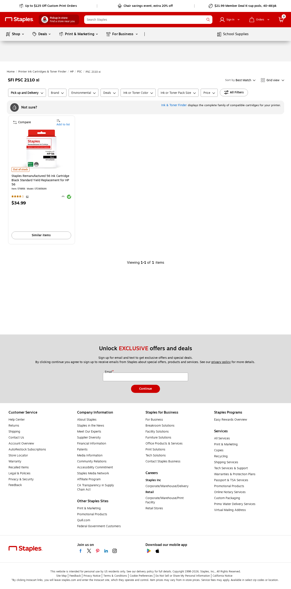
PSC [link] (79, 71)
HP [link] (71, 71)
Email (109, 372)
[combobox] (148, 19)
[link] (48, 6)
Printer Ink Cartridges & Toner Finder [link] (42, 71)
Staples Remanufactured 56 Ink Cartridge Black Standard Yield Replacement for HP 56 (40, 180)
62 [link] (27, 196)
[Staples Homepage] (19, 19)
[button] (208, 20)
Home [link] (11, 71)
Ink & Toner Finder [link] (174, 105)
